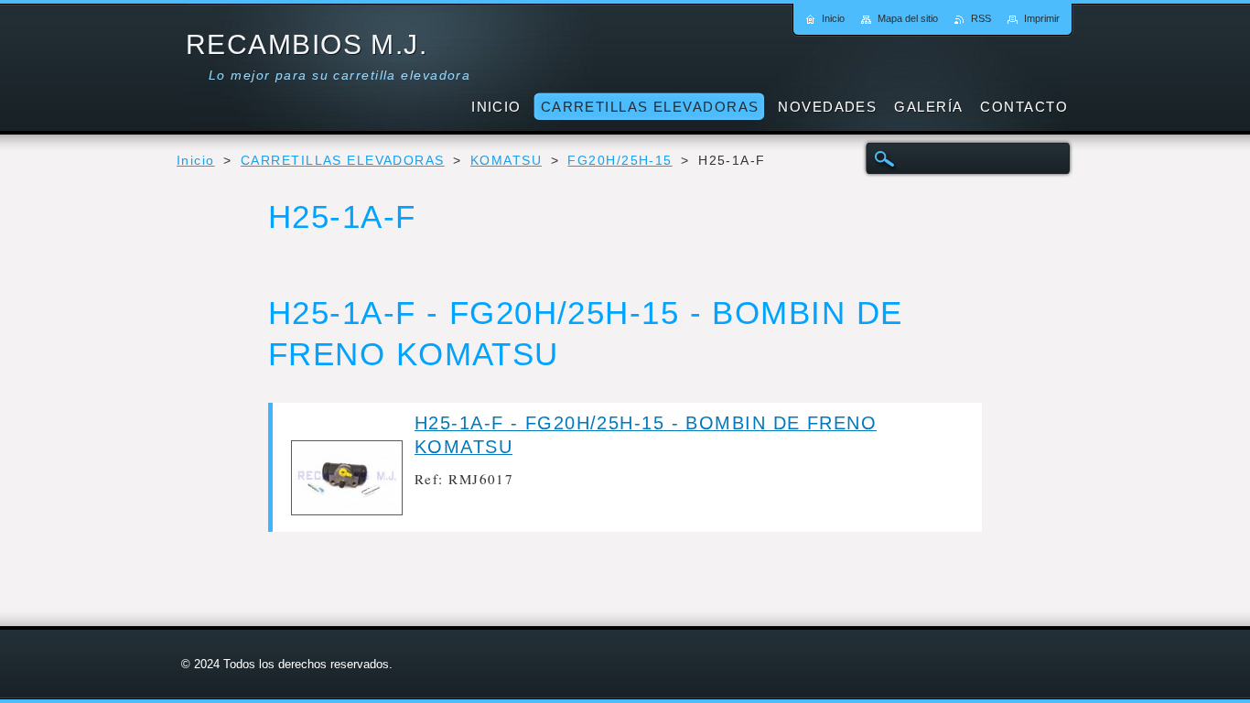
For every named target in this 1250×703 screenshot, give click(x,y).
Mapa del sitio (908, 18)
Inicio (196, 161)
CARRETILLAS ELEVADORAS (343, 161)
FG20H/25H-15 (619, 161)
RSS (981, 18)
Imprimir (1042, 18)
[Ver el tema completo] (347, 510)
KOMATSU (506, 161)
